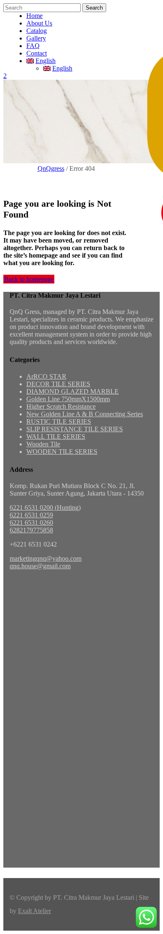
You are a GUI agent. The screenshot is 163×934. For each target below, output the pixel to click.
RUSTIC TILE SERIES (58, 421)
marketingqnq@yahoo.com (46, 558)
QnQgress (51, 168)
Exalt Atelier (34, 910)
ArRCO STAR (46, 376)
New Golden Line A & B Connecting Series (84, 414)
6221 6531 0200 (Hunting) (45, 507)
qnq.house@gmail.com (40, 566)
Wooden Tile (43, 444)
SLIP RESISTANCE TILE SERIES (74, 429)
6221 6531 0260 (31, 522)
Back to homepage (28, 279)
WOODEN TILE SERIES (61, 451)
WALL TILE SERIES (55, 436)
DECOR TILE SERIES (58, 383)
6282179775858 (31, 530)
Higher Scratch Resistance (61, 406)
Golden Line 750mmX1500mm (68, 398)
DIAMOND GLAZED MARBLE (72, 391)
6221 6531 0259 (31, 515)
